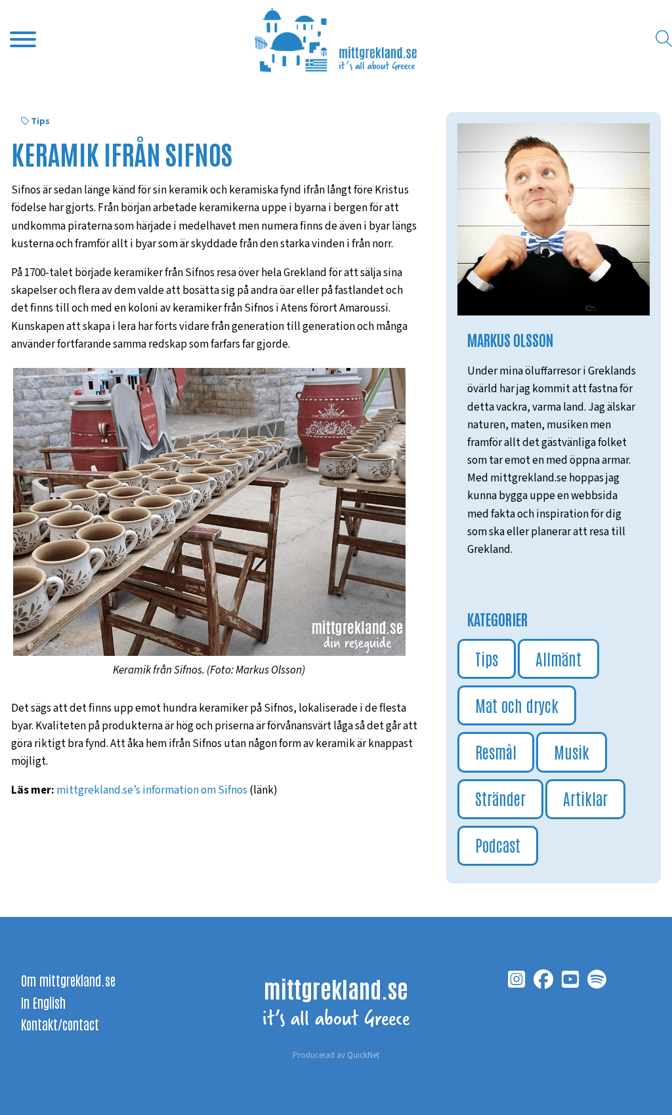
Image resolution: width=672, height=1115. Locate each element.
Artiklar (585, 798)
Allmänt (558, 658)
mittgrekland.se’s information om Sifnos (151, 790)
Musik (571, 751)
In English (43, 1002)
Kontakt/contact (60, 1023)
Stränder (500, 798)
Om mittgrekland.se (68, 979)
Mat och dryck (516, 705)
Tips (40, 121)
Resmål (495, 751)
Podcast (497, 844)
